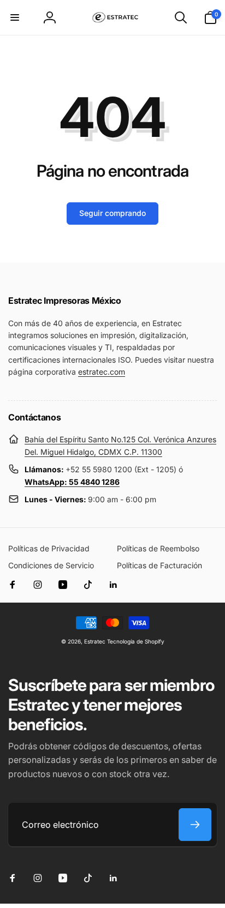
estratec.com (101, 371)
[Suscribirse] (195, 824)
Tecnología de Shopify (135, 641)
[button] (15, 17)
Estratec (94, 641)
